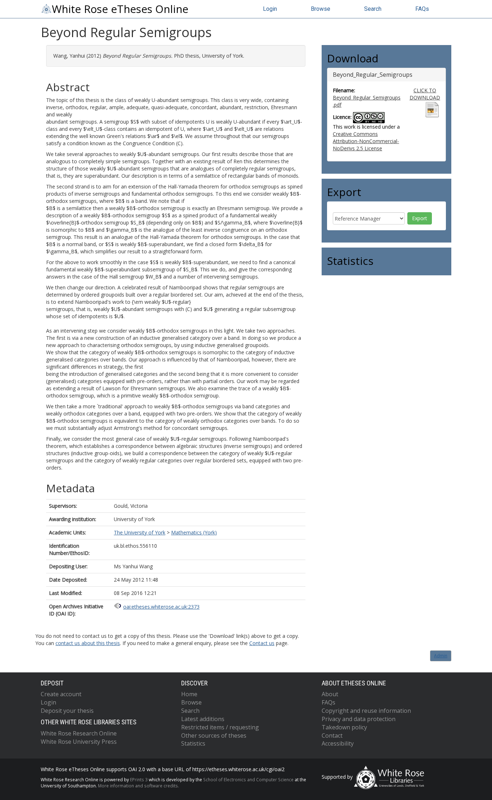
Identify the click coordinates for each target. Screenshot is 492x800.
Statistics (193, 743)
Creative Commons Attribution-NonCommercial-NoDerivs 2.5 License (366, 141)
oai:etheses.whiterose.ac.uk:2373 (161, 606)
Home (189, 694)
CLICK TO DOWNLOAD (425, 94)
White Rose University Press (79, 742)
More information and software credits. (138, 785)
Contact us (261, 643)
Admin (440, 656)
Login (270, 8)
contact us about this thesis (87, 643)
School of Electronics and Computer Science (248, 779)
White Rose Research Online (79, 733)
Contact (332, 735)
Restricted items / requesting (220, 727)
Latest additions (202, 719)
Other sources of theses (213, 735)
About (330, 694)
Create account (61, 694)
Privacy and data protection (358, 719)
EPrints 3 (139, 779)
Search (372, 8)
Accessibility (338, 743)
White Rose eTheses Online (120, 9)
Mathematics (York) (194, 532)
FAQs (422, 8)
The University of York (139, 532)
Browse (320, 8)
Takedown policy (344, 727)
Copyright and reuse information (366, 711)
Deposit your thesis (67, 711)
